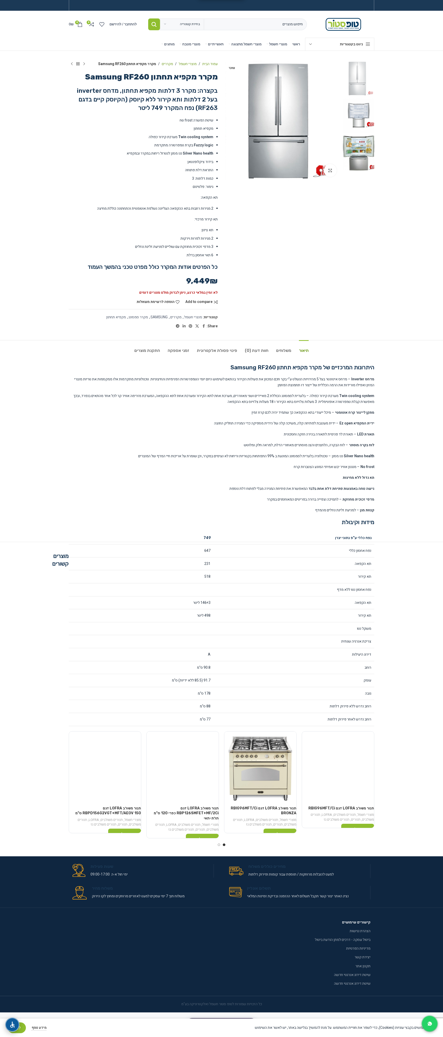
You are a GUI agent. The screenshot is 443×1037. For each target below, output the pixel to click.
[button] (367, 177)
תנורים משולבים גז (336, 819)
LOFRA (327, 814)
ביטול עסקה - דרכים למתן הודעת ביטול (342, 939)
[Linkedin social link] (184, 326)
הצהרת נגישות (360, 931)
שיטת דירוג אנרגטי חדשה (352, 975)
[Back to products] (78, 64)
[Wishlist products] (102, 24)
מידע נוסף (39, 1027)
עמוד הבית (210, 64)
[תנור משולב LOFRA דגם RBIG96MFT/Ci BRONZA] (260, 767)
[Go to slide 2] (219, 844)
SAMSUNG (159, 317)
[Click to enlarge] (330, 170)
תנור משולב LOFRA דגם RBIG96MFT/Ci (341, 808)
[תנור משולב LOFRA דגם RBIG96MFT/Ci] (338, 767)
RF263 (208, 107)
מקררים (167, 64)
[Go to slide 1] (224, 844)
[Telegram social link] (177, 326)
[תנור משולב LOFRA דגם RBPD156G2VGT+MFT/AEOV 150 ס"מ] (105, 767)
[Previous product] (84, 64)
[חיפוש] (154, 24)
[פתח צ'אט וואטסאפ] (429, 1023)
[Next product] (72, 64)
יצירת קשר (362, 957)
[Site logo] (344, 24)
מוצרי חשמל (188, 64)
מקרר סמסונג (138, 317)
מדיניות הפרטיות (358, 948)
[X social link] (197, 326)
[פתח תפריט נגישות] (12, 1025)
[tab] (304, 348)
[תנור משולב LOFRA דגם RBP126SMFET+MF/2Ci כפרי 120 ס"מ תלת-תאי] (183, 767)
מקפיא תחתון (116, 317)
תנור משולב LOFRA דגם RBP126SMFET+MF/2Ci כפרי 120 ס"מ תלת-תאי (186, 813)
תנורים (355, 819)
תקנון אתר (362, 966)
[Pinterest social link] (190, 326)
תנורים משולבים (345, 814)
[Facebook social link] (203, 326)
